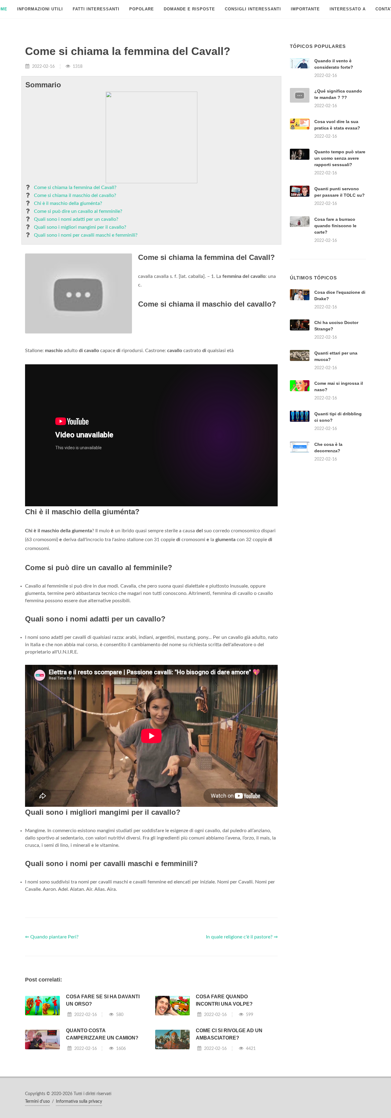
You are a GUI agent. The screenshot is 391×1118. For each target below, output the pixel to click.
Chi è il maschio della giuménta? (68, 203)
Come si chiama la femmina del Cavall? (75, 187)
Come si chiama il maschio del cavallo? (75, 195)
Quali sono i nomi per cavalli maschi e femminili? (85, 235)
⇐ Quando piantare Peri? (52, 936)
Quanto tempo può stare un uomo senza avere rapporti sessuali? (339, 158)
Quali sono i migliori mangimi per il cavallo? (80, 227)
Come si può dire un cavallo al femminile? (78, 211)
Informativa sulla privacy (79, 1101)
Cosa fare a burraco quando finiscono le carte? (335, 226)
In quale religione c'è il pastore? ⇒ (242, 936)
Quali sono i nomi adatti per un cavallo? (76, 219)
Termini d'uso (37, 1101)
